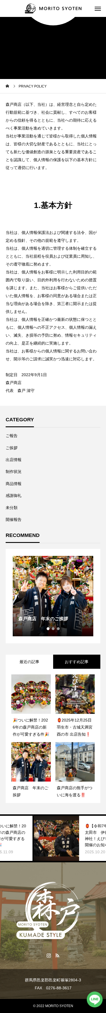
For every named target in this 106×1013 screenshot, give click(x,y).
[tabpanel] (53, 596)
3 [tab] (58, 628)
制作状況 (13, 471)
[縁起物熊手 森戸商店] (53, 9)
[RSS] (57, 955)
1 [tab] (48, 628)
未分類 (12, 507)
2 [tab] (53, 628)
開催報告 (13, 519)
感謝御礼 (13, 495)
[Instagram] (48, 955)
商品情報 (13, 483)
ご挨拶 (12, 448)
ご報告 (12, 435)
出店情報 (13, 459)
